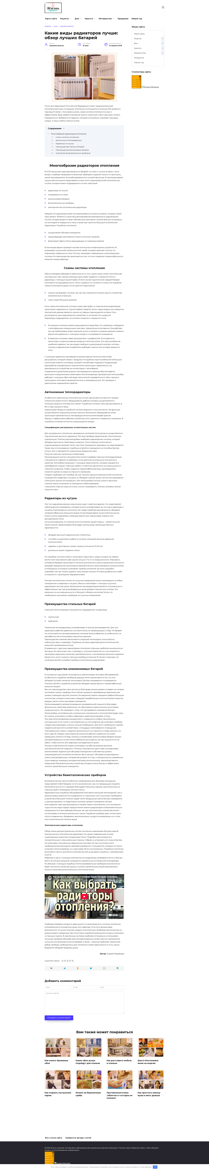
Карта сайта (51, 19)
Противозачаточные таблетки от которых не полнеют (119, 1095)
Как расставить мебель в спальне (119, 1061)
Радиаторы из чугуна (64, 144)
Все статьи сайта (53, 1138)
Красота (89, 19)
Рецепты (64, 19)
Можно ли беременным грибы (88, 1094)
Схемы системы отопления (67, 137)
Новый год (137, 19)
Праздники (123, 19)
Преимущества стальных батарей (70, 147)
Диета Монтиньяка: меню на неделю (148, 1061)
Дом (77, 19)
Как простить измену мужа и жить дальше (149, 1094)
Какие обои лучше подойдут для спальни (88, 1061)
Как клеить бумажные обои (56, 1061)
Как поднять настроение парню (58, 1094)
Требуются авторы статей (78, 1138)
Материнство (105, 19)
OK (155, 1167)
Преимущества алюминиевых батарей (72, 150)
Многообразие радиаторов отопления (68, 134)
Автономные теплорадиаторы (69, 140)
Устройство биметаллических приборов (73, 153)
